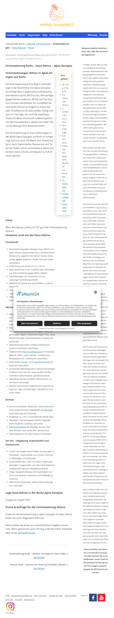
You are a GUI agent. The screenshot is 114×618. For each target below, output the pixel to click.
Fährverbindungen (18, 427)
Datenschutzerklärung (21, 595)
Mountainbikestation (33, 351)
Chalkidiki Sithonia (99, 493)
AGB (7, 595)
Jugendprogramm (42, 362)
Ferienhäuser (19, 47)
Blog (45, 35)
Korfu (22, 35)
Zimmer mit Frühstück (38, 43)
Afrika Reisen (56, 35)
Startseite (11, 54)
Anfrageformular (26, 532)
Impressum (29, 599)
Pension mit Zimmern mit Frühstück (95, 230)
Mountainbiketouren (92, 406)
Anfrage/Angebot (65, 197)
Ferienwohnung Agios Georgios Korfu (37, 54)
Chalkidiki (11, 35)
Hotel (31, 47)
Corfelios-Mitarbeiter (91, 111)
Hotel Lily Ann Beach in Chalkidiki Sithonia (95, 190)
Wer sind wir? (40, 595)
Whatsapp (92, 35)
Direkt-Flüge (47, 410)
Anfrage (9, 599)
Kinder (24, 362)
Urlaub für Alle (56, 595)
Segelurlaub (34, 35)
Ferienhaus (88, 217)
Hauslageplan (65, 207)
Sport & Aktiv (71, 595)
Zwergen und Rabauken (93, 433)
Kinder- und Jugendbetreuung (95, 164)
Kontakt (103, 35)
